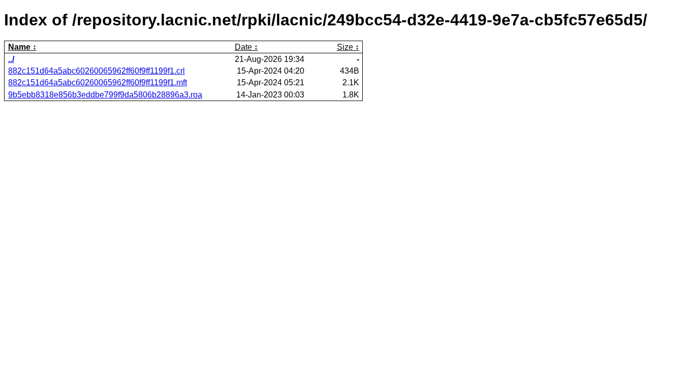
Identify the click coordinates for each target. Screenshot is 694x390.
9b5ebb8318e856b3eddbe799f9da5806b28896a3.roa (105, 94)
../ (11, 59)
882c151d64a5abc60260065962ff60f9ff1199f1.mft (97, 82)
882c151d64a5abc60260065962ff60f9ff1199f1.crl (96, 71)
